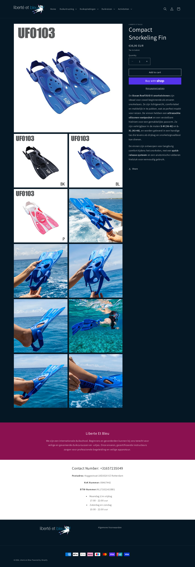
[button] (68, 9)
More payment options (155, 88)
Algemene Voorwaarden (110, 527)
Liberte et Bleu (26, 560)
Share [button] (135, 168)
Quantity (132, 55)
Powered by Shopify (40, 560)
